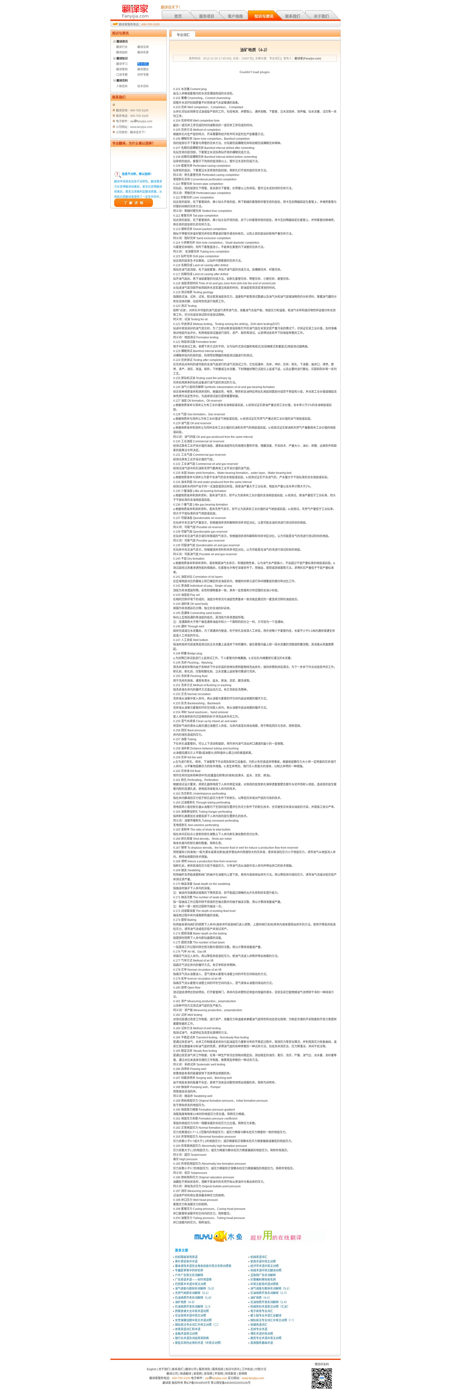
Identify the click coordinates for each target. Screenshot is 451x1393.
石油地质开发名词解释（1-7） (269, 1293)
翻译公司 (191, 1369)
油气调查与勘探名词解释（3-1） (270, 1288)
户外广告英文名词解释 (189, 1275)
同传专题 (143, 74)
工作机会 (247, 1369)
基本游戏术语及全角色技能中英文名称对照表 (203, 1266)
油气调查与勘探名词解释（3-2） (195, 1288)
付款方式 (260, 1369)
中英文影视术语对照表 (264, 1284)
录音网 (197, 1373)
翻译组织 (122, 52)
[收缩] (115, 41)
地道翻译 (185, 1373)
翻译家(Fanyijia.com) (308, 58)
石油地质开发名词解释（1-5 (192, 1306)
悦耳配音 (230, 1373)
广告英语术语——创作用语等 (193, 1279)
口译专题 (122, 74)
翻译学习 (122, 64)
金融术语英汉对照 (186, 1333)
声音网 (218, 1373)
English (151, 1369)
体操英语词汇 (258, 1324)
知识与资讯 (264, 16)
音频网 (242, 1373)
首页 (178, 16)
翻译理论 (143, 69)
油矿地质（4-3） (185, 1302)
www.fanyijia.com (253, 1378)
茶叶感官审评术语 (186, 1261)
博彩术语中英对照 (261, 1333)
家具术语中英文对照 (263, 1261)
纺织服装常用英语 (186, 1257)
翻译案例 (122, 69)
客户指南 (235, 16)
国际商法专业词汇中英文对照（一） (272, 1320)
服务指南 (217, 1369)
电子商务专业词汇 (261, 1311)
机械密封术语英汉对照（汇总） (270, 1306)
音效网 (208, 1373)
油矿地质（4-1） (261, 1297)
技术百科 (143, 86)
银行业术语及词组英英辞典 (192, 1338)
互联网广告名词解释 (263, 1275)
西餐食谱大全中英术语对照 (192, 1311)
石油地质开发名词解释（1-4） (269, 1302)
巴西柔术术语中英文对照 (190, 1284)
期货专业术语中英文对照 (265, 1338)
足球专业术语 (258, 1329)
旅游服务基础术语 (261, 1343)
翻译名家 (143, 52)
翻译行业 (122, 47)
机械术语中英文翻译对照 (265, 1270)
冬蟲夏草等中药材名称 (189, 1270)
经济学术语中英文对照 (264, 1266)
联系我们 (292, 16)
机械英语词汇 (258, 1257)
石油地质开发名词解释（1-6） (194, 1297)
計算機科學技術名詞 (263, 1279)
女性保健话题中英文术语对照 (193, 1320)
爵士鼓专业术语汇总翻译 (265, 1315)
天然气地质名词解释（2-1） (192, 1293)
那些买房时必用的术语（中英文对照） (199, 1343)
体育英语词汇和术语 (187, 1329)
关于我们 (321, 16)
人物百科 (122, 86)
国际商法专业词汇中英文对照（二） (197, 1324)
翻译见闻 (143, 47)
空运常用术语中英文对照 (190, 1315)
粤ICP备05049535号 (197, 1383)
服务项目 (206, 16)
